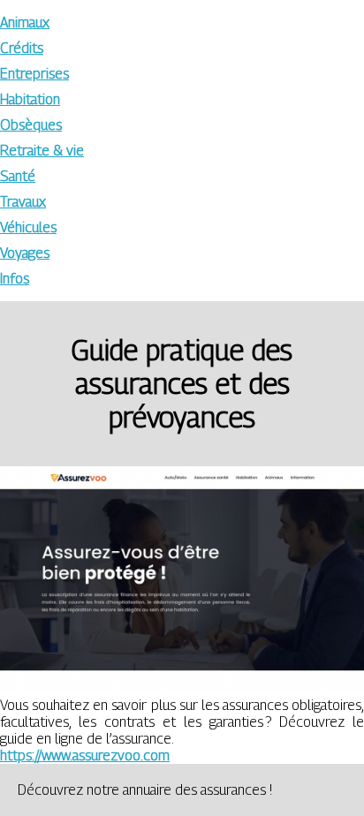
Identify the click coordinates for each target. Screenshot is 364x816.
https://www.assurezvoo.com (85, 755)
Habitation (30, 99)
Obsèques (31, 125)
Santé (17, 176)
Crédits (21, 48)
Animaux (24, 22)
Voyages (24, 253)
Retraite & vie (42, 150)
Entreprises (34, 73)
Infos (14, 278)
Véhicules (28, 227)
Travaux (23, 201)
